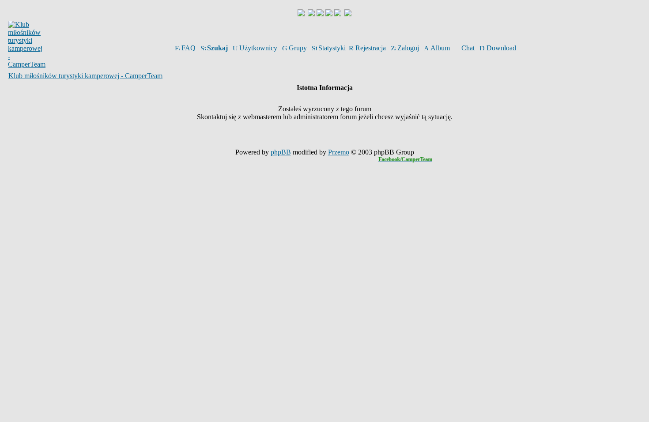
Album (440, 48)
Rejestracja (370, 48)
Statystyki (332, 48)
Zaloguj (408, 48)
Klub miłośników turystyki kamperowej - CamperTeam (85, 75)
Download (501, 48)
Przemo (338, 152)
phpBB (281, 152)
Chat (468, 48)
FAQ (188, 48)
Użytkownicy (258, 48)
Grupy (298, 48)
